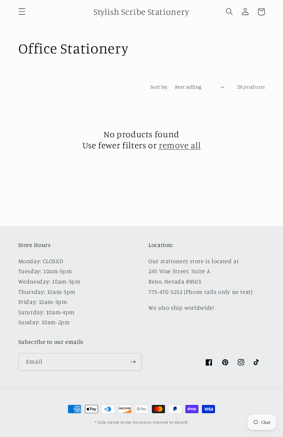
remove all (180, 145)
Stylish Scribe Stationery (130, 422)
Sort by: (159, 87)
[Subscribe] (133, 361)
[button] (22, 12)
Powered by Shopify (170, 422)
